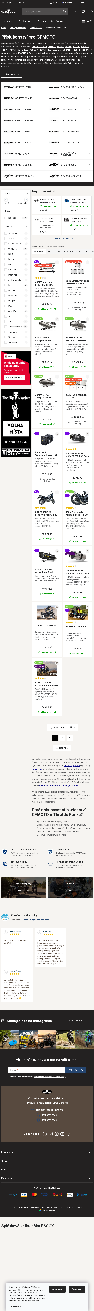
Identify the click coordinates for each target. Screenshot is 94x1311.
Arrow (17, 238)
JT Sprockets (17, 280)
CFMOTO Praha (40, 1188)
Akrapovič (17, 233)
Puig (17, 306)
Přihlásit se (76, 1070)
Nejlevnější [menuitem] (54, 252)
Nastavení (16, 1306)
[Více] (87, 21)
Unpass (17, 337)
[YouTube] (62, 1134)
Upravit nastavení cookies (73, 1207)
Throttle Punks (17, 326)
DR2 (17, 264)
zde (37, 1301)
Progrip (17, 301)
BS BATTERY (17, 243)
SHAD (17, 321)
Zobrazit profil (77, 1021)
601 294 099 (77, 11)
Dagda (17, 259)
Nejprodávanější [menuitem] (72, 252)
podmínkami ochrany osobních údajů (50, 1077)
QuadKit (17, 311)
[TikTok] (68, 1134)
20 (70, 738)
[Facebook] (45, 1134)
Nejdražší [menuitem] (39, 252)
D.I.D (17, 254)
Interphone (17, 275)
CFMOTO (17, 249)
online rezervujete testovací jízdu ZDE (58, 785)
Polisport (17, 295)
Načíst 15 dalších (64, 727)
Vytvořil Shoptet (48, 1210)
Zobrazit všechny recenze (36, 919)
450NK (60, 46)
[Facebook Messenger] (57, 1134)
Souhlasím (77, 1289)
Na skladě (17, 218)
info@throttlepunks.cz (49, 1109)
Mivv (17, 285)
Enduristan (17, 269)
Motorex (17, 290)
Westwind (17, 342)
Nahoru (63, 748)
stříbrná (81, 388)
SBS (17, 316)
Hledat (64, 11)
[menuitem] (9, 21)
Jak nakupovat (7, 2)
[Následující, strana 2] (62, 738)
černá (73, 388)
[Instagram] (51, 1134)
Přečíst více (11, 74)
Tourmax (17, 332)
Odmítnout (57, 1289)
